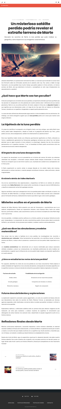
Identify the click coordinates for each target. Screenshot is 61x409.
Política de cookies (38, 402)
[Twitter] (56, 2)
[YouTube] (58, 2)
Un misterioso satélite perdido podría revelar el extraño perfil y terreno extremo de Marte (29, 369)
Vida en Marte (45, 19)
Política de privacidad (23, 402)
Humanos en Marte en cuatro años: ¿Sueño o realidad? (28, 356)
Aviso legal (11, 402)
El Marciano (21, 19)
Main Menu (5, 5)
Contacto (50, 402)
